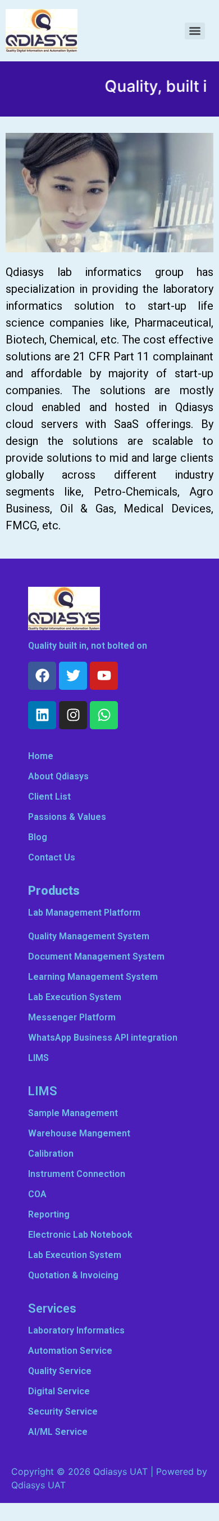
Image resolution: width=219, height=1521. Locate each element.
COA (37, 1194)
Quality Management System (88, 936)
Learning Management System (93, 976)
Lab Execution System (74, 997)
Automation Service (70, 1350)
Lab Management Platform (84, 912)
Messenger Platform (72, 1017)
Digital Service (59, 1391)
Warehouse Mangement (79, 1133)
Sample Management (73, 1113)
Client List (49, 796)
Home (40, 756)
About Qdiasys (58, 776)
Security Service (63, 1411)
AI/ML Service (58, 1431)
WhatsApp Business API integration (102, 1037)
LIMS (38, 1057)
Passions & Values (67, 816)
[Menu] (195, 31)
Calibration (51, 1153)
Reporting (49, 1214)
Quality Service (60, 1371)
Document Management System (96, 956)
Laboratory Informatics (76, 1330)
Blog (37, 837)
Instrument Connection (76, 1173)
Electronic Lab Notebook (80, 1234)
